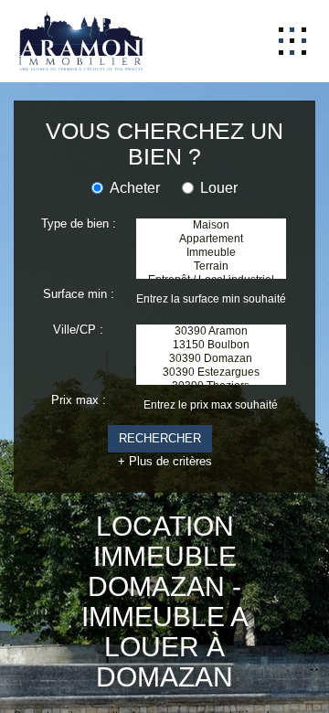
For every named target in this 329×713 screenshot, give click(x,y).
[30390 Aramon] (211, 322)
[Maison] (211, 201)
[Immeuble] (211, 236)
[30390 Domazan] (211, 357)
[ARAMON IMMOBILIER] (76, 38)
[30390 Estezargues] (211, 374)
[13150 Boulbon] (211, 339)
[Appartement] (211, 219)
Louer (223, 164)
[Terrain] (211, 253)
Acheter (134, 164)
